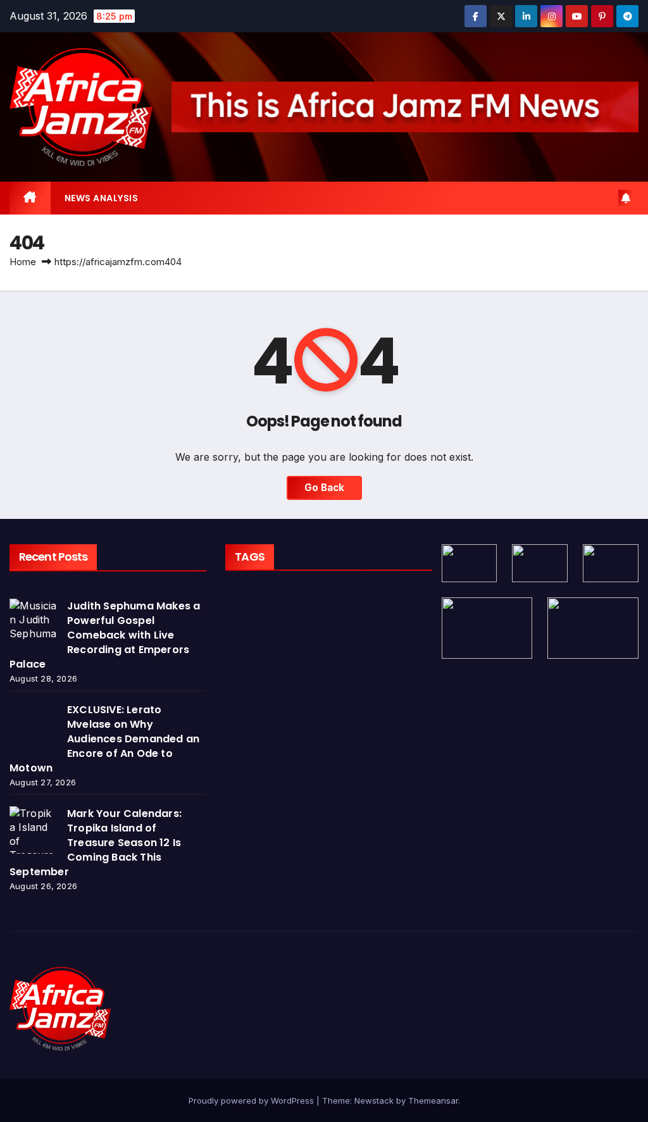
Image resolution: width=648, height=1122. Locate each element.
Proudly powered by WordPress (252, 1100)
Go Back (324, 488)
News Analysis (102, 198)
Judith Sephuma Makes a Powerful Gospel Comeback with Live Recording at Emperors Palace (104, 635)
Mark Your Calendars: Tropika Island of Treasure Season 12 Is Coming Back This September (95, 842)
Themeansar (433, 1100)
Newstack (374, 1100)
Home (22, 262)
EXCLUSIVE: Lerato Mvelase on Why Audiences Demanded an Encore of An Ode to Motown (104, 738)
